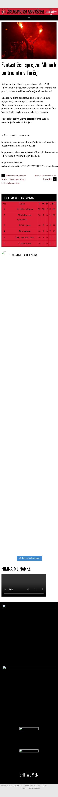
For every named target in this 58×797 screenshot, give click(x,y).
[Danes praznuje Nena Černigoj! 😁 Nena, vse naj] (29, 440)
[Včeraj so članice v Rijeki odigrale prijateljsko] (29, 407)
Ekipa (22, 203)
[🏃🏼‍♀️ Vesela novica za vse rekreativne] (29, 472)
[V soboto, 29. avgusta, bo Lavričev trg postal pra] (29, 310)
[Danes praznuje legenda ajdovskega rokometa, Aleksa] (29, 505)
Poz (4, 203)
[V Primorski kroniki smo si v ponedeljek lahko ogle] (29, 277)
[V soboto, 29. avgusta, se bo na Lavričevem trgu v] (29, 342)
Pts (54, 203)
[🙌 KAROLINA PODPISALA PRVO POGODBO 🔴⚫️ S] (29, 375)
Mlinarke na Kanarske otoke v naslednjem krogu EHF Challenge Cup (13, 179)
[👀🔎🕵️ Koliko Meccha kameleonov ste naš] (29, 537)
